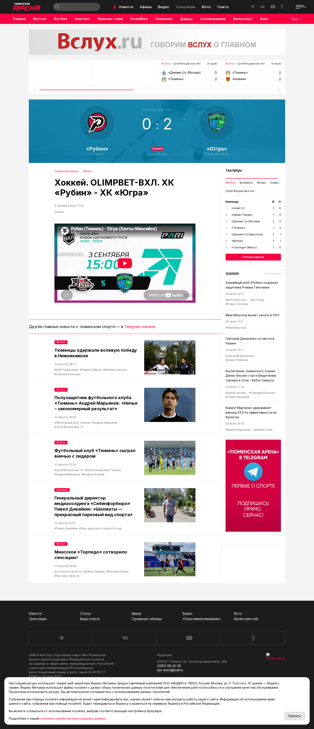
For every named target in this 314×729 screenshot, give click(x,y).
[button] (34, 90)
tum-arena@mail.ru (170, 670)
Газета (223, 7)
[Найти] (57, 7)
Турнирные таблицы (146, 619)
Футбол (60, 19)
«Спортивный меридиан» (201, 619)
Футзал (39, 19)
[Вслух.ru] (157, 42)
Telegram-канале (139, 326)
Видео (163, 7)
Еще (295, 19)
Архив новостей (246, 619)
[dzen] (253, 638)
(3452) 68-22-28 (169, 666)
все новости (273, 273)
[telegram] (61, 638)
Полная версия (253, 257)
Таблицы (234, 170)
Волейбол (139, 19)
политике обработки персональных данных (73, 718)
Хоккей (19, 19)
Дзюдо (186, 19)
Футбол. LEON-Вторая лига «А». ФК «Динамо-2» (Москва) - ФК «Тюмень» (189, 74)
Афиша (146, 7)
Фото (206, 7)
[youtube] (189, 638)
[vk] (125, 638)
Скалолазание (213, 19)
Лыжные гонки (110, 19)
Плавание (164, 19)
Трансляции (185, 7)
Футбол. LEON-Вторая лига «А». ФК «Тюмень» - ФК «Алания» (253, 74)
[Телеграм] (253, 486)
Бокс (264, 19)
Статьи (85, 613)
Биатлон (82, 19)
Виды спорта (90, 619)
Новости (126, 7)
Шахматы (62, 489)
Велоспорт (243, 19)
